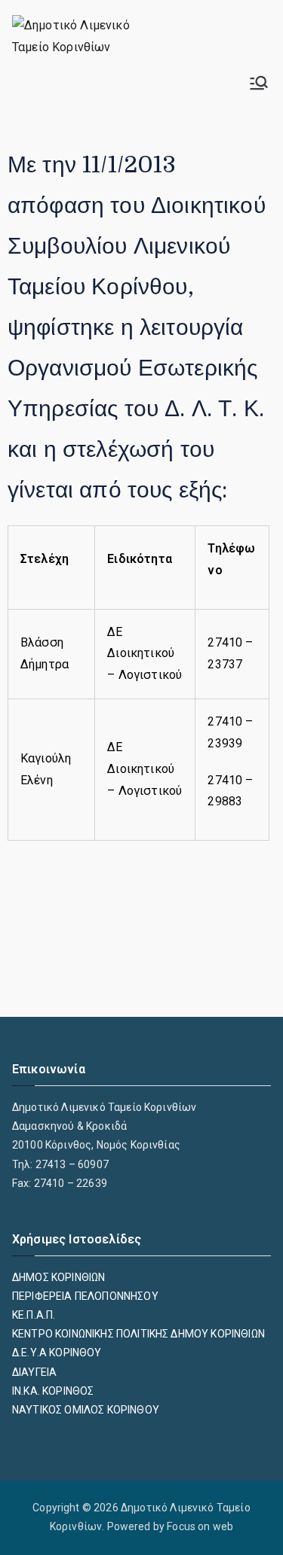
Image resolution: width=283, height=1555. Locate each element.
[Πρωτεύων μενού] (259, 82)
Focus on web (200, 1526)
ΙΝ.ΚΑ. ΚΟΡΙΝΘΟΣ (53, 1391)
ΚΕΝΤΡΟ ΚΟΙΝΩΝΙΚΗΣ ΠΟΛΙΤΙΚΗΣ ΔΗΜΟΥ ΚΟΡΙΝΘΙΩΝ (138, 1334)
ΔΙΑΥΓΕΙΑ (34, 1372)
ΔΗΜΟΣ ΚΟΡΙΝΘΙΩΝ (58, 1277)
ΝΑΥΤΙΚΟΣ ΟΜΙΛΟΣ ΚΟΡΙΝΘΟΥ (85, 1410)
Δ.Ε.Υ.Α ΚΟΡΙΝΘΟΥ (57, 1353)
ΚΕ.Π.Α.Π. (33, 1315)
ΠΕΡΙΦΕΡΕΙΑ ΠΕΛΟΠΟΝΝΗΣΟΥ (85, 1296)
